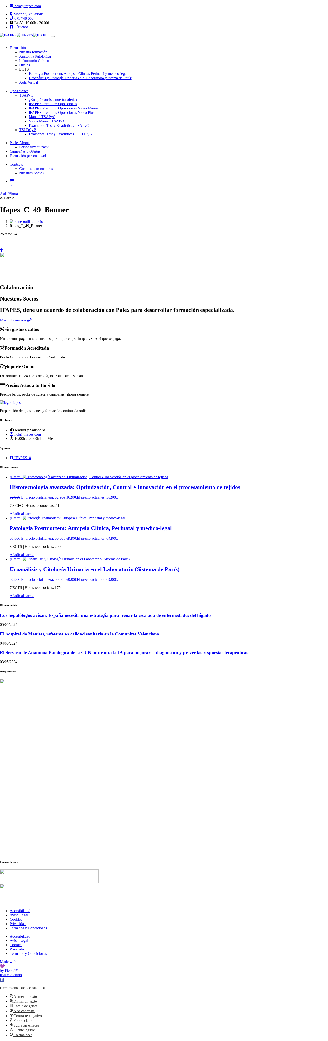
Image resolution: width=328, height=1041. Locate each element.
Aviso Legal (19, 915)
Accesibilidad (20, 911)
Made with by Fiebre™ (9, 966)
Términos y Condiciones (28, 928)
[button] (2, 980)
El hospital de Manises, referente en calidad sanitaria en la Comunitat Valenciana (79, 633)
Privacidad (18, 924)
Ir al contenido (11, 975)
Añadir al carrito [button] (22, 514)
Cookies (16, 919)
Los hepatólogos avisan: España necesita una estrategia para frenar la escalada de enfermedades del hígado (105, 615)
